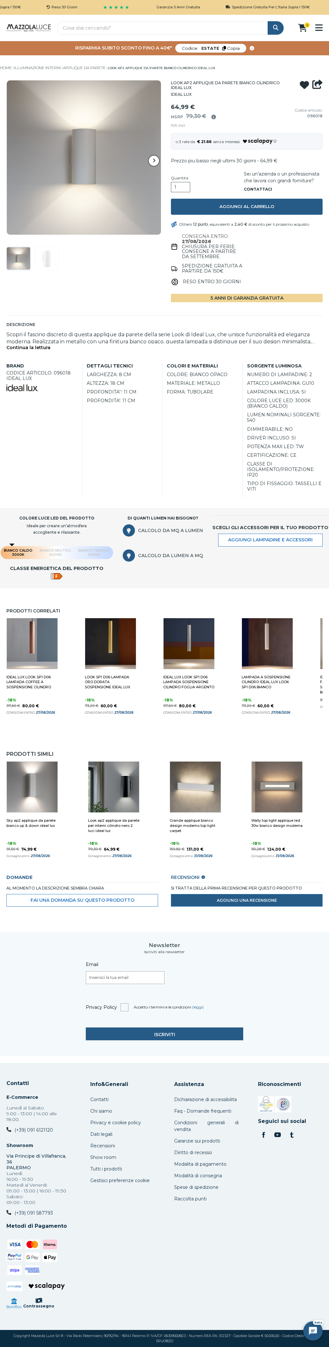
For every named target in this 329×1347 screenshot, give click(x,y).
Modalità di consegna (198, 1176)
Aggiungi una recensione (247, 900)
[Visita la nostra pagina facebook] (263, 1135)
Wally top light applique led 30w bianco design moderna (277, 823)
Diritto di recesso (193, 1152)
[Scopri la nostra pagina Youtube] (277, 1135)
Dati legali (101, 1134)
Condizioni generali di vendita (206, 1126)
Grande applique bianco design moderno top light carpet (192, 825)
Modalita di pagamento (200, 1164)
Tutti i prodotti (106, 1169)
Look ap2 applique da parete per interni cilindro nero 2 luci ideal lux (113, 825)
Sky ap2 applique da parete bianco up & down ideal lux (31, 823)
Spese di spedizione (196, 1187)
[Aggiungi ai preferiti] (304, 85)
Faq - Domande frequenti (202, 1111)
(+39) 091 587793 (33, 1213)
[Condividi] (317, 85)
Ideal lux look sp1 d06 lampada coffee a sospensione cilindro (28, 682)
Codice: (211, 48)
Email (92, 964)
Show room (103, 1157)
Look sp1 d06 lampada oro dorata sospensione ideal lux (107, 682)
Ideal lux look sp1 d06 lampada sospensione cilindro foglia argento (188, 682)
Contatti (17, 1083)
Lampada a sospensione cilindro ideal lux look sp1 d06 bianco (266, 682)
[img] (213, 117)
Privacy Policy (101, 1007)
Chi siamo (101, 1111)
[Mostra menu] (319, 27)
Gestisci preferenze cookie (120, 1180)
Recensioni (102, 1146)
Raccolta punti (190, 1199)
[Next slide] (154, 161)
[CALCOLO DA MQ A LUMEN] (129, 530)
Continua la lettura (28, 347)
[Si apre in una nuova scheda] (266, 1105)
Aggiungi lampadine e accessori (270, 540)
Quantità (179, 178)
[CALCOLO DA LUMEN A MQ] (129, 555)
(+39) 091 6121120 (33, 1130)
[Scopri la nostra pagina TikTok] (291, 1135)
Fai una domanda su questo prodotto (82, 900)
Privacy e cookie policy (115, 1123)
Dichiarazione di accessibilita (205, 1099)
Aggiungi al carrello (246, 206)
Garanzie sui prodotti (197, 1141)
